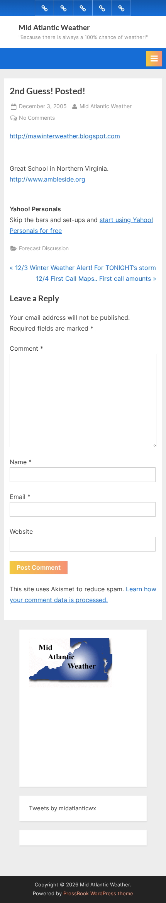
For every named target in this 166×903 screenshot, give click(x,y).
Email (20, 497)
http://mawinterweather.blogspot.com (65, 136)
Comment (26, 348)
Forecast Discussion (44, 248)
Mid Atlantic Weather (54, 27)
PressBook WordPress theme (98, 893)
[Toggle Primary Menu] (154, 58)
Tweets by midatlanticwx (62, 808)
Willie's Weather (61, 775)
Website (21, 531)
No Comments (37, 118)
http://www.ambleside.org (47, 179)
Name (21, 462)
